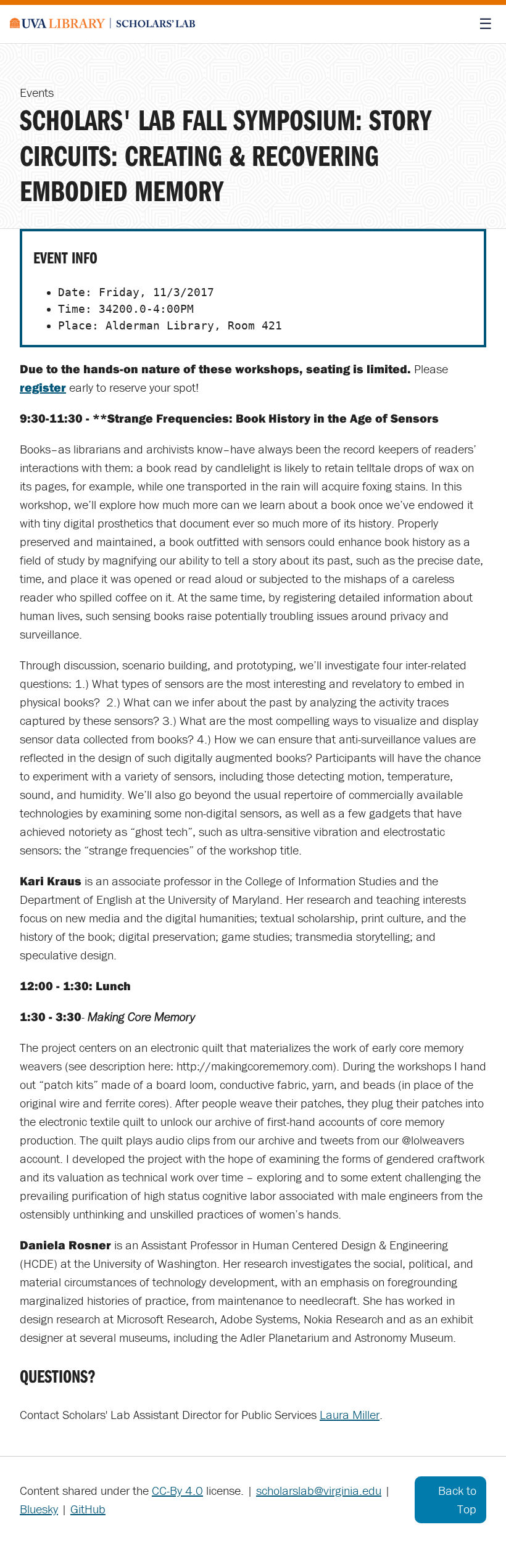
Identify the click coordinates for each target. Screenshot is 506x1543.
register (43, 387)
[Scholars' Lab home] (102, 24)
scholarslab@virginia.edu (318, 1490)
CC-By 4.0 (177, 1490)
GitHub (88, 1508)
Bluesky (39, 1508)
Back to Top (457, 1499)
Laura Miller (350, 1414)
